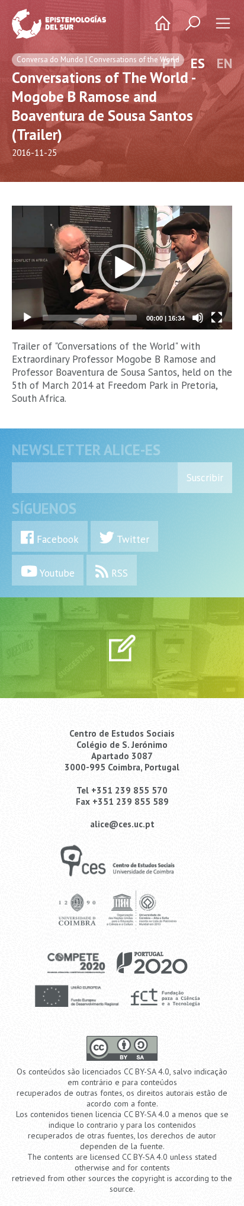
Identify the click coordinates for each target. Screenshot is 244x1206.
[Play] (27, 318)
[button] (122, 268)
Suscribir (205, 477)
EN (224, 63)
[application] (122, 268)
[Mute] (198, 318)
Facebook (56, 539)
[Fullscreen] (217, 318)
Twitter (131, 539)
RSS (118, 573)
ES (198, 63)
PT (170, 63)
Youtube (56, 573)
